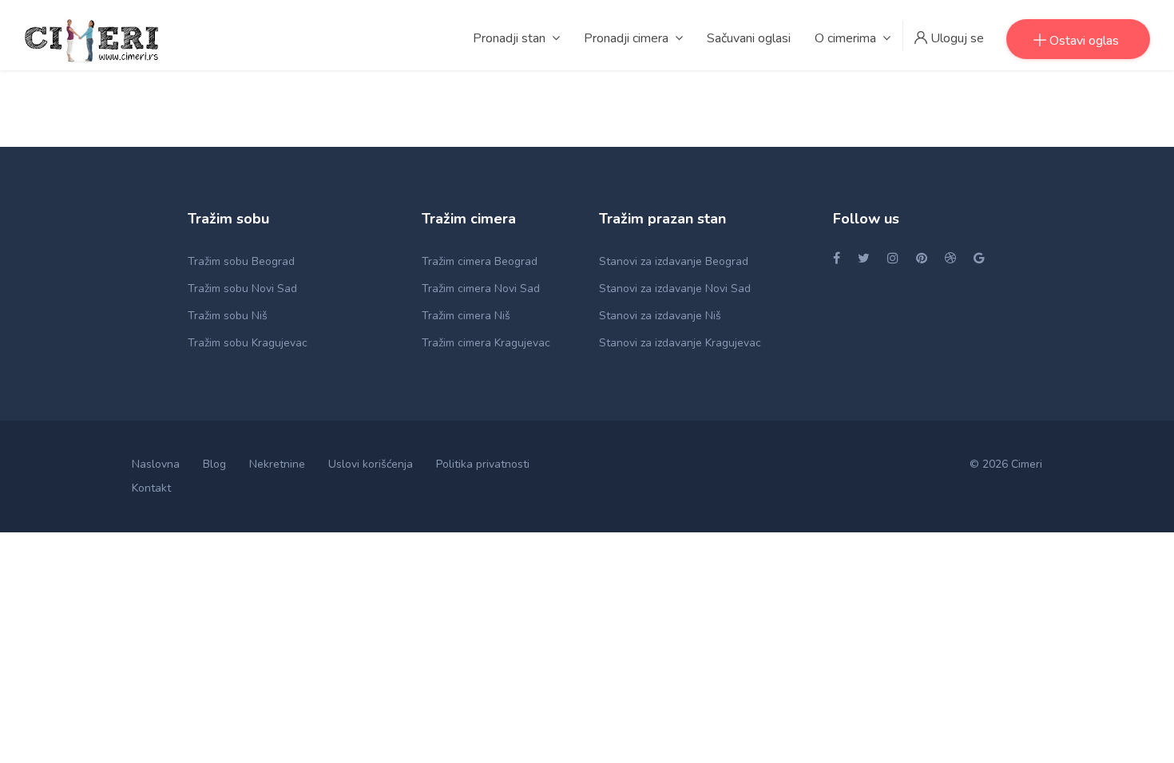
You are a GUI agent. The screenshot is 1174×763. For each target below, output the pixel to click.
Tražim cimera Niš (466, 315)
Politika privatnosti (482, 464)
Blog (214, 464)
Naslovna (156, 464)
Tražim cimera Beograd (479, 261)
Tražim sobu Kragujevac (247, 342)
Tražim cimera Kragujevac (486, 342)
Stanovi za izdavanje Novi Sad (675, 288)
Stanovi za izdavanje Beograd (673, 261)
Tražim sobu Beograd (241, 261)
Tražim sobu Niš (228, 315)
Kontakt (151, 488)
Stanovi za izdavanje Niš (660, 315)
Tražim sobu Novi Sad (242, 288)
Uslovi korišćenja (370, 464)
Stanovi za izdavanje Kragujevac (680, 342)
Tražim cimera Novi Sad (481, 288)
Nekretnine (277, 464)
